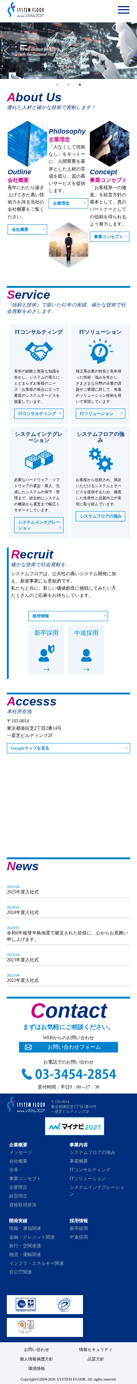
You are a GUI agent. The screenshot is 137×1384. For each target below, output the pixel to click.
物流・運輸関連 (25, 1254)
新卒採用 (46, 633)
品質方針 (96, 1359)
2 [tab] (68, 84)
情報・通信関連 (25, 1228)
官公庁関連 (20, 1272)
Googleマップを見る (30, 748)
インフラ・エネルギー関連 (36, 1263)
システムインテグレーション (39, 525)
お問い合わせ (36, 1349)
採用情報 (40, 616)
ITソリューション (96, 413)
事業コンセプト (108, 236)
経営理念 (18, 1196)
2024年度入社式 (23, 912)
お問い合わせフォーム (74, 1047)
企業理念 (61, 203)
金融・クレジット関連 (32, 1237)
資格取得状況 (23, 1204)
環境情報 (36, 1368)
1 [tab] (57, 84)
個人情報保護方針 (36, 1359)
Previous (7, 50)
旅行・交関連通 (25, 1245)
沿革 (13, 1170)
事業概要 (79, 1161)
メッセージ (20, 1152)
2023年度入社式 (23, 960)
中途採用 (86, 633)
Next (130, 50)
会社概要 (20, 229)
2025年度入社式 (23, 892)
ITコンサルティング (37, 413)
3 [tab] (80, 84)
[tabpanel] (68, 50)
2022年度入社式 (23, 980)
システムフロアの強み (101, 516)
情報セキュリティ (96, 1349)
